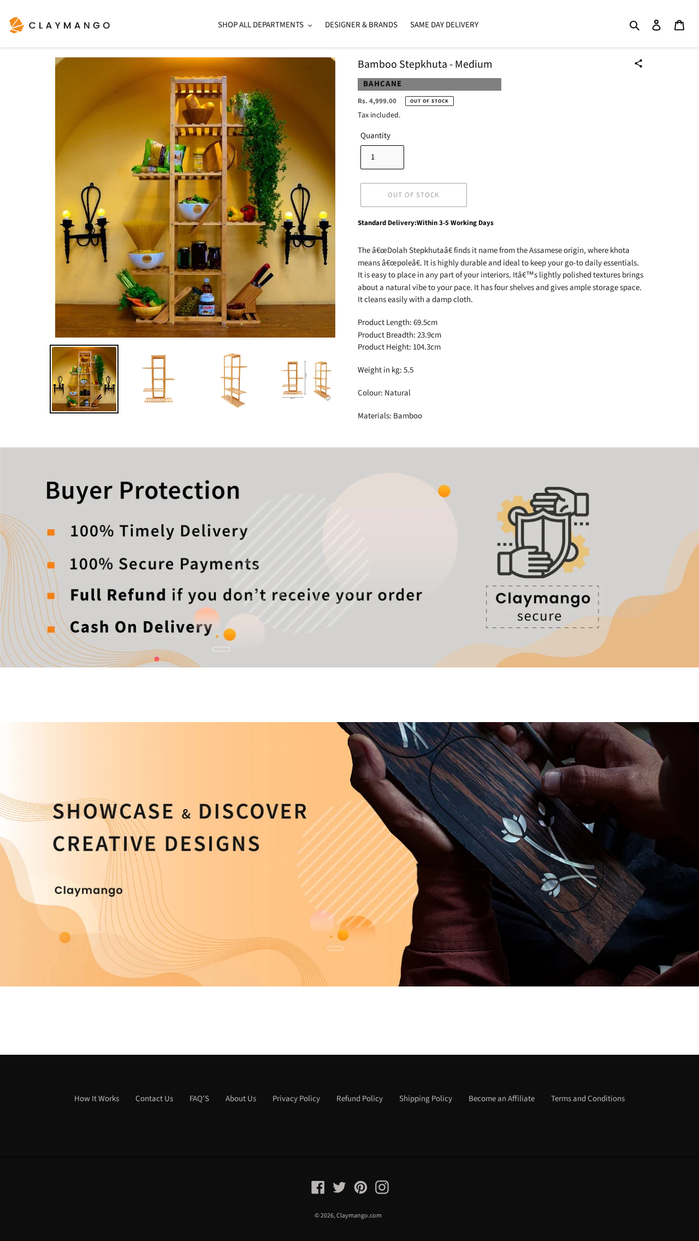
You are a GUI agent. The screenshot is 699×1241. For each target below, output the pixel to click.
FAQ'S (199, 1098)
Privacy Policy (296, 1098)
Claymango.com (359, 1215)
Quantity (375, 135)
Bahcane (382, 84)
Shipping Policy (425, 1098)
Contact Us (154, 1098)
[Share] (638, 63)
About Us (241, 1098)
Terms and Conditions (588, 1098)
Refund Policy (359, 1098)
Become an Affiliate (502, 1098)
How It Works (96, 1098)
